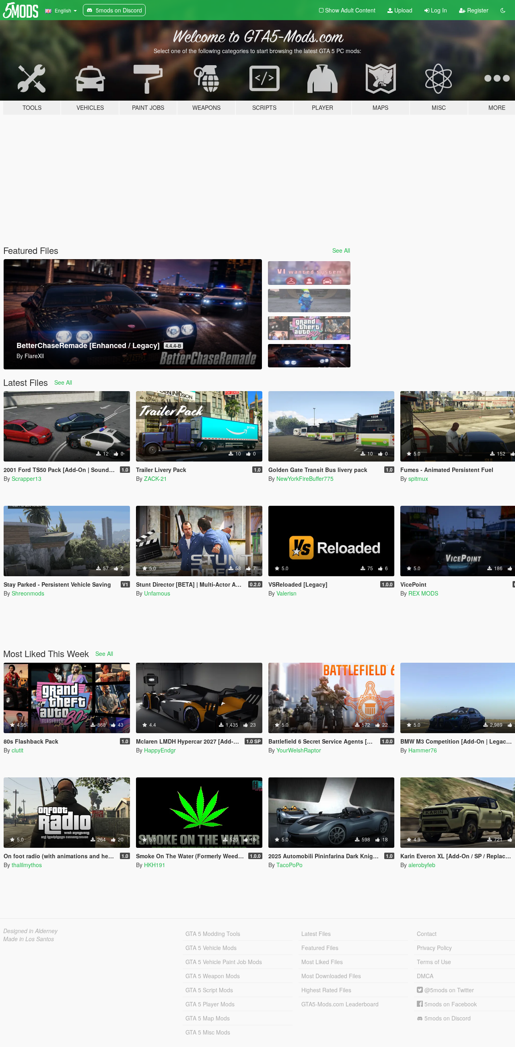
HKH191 (154, 865)
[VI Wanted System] (309, 273)
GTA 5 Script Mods (209, 990)
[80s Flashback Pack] (309, 328)
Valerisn (286, 593)
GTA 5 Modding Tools (212, 934)
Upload (402, 10)
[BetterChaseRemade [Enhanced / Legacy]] (309, 356)
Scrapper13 (26, 478)
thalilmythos (27, 865)
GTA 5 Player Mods (210, 1004)
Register (477, 10)
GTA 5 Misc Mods (207, 1032)
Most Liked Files (322, 962)
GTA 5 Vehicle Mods (211, 948)
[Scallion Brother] (309, 301)
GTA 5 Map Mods (207, 1018)
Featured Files (319, 948)
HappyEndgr (160, 750)
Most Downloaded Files (331, 976)
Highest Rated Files (326, 990)
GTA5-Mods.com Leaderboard (340, 1004)
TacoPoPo (289, 865)
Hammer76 (422, 750)
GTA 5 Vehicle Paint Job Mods (223, 962)
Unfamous (157, 593)
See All (341, 250)
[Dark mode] (502, 10)
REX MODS (423, 593)
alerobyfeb (421, 865)
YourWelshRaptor (298, 750)
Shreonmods (28, 593)
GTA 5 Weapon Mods (212, 976)
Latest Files (316, 934)
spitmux (418, 478)
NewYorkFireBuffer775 (305, 478)
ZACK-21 (155, 478)
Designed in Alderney (30, 931)
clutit (17, 750)
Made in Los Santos (28, 939)
